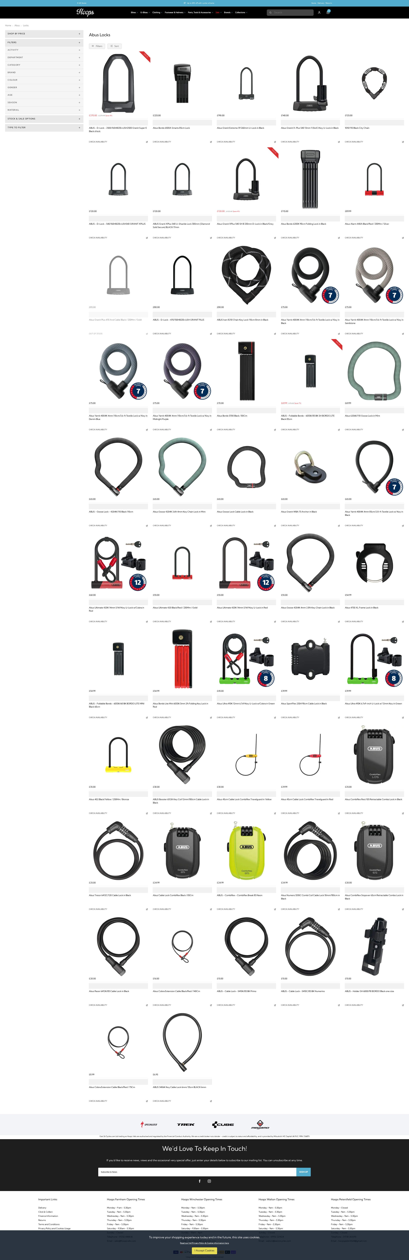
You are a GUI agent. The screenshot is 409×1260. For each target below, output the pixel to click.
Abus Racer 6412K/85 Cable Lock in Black (109, 991)
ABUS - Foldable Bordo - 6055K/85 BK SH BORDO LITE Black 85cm (308, 417)
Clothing (156, 13)
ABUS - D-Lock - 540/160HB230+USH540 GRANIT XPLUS (117, 224)
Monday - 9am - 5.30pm (193, 1208)
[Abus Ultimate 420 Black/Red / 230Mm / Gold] (182, 563)
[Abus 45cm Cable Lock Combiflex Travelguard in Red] (310, 754)
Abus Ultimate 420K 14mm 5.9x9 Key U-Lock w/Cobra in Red (116, 609)
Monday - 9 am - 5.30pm (119, 1208)
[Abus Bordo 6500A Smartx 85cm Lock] (182, 83)
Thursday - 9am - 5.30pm (119, 1220)
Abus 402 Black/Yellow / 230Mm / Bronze (109, 799)
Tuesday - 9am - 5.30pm (119, 1212)
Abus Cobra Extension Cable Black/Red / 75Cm (112, 1087)
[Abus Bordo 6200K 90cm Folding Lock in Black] (310, 179)
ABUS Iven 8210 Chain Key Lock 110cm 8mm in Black (242, 320)
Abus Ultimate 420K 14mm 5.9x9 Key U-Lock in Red (242, 608)
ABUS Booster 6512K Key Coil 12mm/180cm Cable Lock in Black (181, 801)
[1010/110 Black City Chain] (374, 83)
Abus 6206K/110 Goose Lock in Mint (362, 416)
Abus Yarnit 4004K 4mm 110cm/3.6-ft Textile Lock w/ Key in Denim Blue (118, 417)
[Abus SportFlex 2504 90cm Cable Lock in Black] (310, 658)
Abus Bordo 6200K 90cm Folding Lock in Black (303, 224)
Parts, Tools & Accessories (199, 13)
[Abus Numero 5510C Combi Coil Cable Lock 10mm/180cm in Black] (310, 850)
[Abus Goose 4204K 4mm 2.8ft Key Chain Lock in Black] (310, 563)
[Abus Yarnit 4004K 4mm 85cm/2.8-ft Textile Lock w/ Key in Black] (374, 467)
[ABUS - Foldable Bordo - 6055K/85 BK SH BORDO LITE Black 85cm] (310, 371)
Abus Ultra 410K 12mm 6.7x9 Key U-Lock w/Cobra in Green (246, 704)
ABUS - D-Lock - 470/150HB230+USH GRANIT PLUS (178, 320)
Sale (217, 13)
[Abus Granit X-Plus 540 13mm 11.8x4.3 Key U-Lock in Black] (310, 83)
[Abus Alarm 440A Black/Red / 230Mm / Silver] (374, 179)
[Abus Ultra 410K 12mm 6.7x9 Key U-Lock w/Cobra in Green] (246, 658)
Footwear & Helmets (174, 13)
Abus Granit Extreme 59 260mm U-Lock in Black (240, 128)
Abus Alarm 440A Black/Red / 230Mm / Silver (367, 224)
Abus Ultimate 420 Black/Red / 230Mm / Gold (175, 608)
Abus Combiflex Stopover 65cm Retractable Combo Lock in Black (374, 897)
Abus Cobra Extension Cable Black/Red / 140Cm (176, 991)
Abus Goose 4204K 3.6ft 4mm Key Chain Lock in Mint (179, 512)
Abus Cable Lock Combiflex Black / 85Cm (173, 895)
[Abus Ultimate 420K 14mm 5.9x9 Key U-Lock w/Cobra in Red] (118, 563)
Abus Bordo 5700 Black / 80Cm (232, 416)
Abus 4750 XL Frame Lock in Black (361, 608)
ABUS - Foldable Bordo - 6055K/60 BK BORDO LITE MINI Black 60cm (116, 705)
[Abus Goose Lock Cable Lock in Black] (246, 467)
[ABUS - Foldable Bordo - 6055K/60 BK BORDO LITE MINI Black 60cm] (118, 658)
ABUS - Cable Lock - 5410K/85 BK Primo (236, 991)
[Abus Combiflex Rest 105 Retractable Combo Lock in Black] (374, 754)
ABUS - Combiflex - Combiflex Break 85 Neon (239, 895)
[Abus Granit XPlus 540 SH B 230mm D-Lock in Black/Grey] (246, 179)
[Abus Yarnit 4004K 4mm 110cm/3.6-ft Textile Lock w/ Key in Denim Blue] (118, 371)
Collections (240, 13)
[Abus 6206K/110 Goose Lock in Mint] (374, 371)
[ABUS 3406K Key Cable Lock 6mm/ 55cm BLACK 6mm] (182, 1042)
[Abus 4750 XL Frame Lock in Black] (374, 563)
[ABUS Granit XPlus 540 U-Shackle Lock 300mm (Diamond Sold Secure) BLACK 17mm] (182, 179)
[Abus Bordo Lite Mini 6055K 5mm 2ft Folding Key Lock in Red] (182, 658)
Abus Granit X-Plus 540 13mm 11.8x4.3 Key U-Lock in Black (310, 128)
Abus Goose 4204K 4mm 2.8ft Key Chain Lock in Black (308, 608)
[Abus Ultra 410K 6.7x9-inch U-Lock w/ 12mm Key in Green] (374, 658)
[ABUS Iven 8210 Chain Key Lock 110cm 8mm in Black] (246, 275)
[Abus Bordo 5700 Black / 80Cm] (246, 371)
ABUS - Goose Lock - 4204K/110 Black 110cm (111, 512)
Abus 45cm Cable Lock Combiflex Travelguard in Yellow (244, 799)
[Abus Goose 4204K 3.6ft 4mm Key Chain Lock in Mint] (182, 467)
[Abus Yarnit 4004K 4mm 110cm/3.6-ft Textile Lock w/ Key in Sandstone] (374, 275)
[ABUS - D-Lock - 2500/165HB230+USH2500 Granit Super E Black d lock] (118, 83)
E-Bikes (144, 13)
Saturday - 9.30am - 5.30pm (120, 1229)
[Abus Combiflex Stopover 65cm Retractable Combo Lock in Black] (374, 850)
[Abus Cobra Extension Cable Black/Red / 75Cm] (118, 1042)
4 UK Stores (81, 3)
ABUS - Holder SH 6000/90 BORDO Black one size (369, 991)
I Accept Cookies (204, 1250)
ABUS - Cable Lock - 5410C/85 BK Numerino (303, 991)
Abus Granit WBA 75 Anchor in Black (299, 512)
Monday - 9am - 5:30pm (270, 1208)
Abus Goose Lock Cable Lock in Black (235, 512)
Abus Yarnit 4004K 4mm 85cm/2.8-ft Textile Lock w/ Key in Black (374, 513)
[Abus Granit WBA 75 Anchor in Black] (310, 467)
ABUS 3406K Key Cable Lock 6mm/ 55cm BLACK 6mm (179, 1087)
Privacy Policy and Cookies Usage (54, 1229)
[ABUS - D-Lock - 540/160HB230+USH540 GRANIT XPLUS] (118, 179)
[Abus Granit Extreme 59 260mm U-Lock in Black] (246, 83)
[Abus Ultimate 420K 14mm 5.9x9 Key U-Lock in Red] (246, 563)
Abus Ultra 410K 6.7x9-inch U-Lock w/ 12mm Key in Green (373, 704)
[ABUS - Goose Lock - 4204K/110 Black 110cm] (118, 467)
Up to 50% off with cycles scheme (200, 3)
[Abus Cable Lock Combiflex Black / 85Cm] (182, 850)
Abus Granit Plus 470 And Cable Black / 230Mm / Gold (115, 320)
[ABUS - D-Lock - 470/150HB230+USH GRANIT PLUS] (182, 275)
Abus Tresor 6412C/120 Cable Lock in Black (110, 895)
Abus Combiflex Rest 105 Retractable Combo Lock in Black (373, 799)
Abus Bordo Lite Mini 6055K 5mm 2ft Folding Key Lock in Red (180, 705)
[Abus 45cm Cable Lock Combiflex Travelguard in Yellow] (246, 754)
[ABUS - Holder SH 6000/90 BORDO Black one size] (374, 946)
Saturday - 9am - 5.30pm (271, 1229)
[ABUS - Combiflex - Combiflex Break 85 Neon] (246, 850)
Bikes (133, 13)
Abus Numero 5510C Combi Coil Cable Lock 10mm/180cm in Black (310, 897)
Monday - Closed (339, 1208)
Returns (329, 3)
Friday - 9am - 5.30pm (118, 1224)
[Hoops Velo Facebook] (199, 1181)
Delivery (321, 3)
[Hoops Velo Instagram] (209, 1181)
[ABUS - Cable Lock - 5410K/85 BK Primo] (246, 946)
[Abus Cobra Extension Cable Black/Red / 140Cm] (182, 946)
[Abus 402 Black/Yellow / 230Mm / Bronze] (118, 754)
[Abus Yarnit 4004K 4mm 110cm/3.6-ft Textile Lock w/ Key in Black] (310, 275)
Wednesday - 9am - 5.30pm (120, 1216)
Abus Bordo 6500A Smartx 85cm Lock (171, 128)
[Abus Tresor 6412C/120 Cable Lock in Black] (118, 850)
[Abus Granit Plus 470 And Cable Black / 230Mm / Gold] (118, 275)
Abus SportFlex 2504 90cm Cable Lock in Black (304, 704)
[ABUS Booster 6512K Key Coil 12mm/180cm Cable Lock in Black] (182, 754)
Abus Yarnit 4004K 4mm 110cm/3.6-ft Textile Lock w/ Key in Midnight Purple (182, 417)
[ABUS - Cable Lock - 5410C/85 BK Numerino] (310, 946)
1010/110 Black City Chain (357, 128)
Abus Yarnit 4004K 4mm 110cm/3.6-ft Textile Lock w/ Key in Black (310, 321)
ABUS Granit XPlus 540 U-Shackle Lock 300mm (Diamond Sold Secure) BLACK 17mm (181, 225)
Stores (313, 3)
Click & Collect (45, 1212)
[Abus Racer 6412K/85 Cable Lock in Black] (118, 946)
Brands (227, 13)
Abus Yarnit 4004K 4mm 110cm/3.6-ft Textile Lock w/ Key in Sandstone (374, 321)
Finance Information (48, 1216)
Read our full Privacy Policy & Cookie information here (204, 1243)
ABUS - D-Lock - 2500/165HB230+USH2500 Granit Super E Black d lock (118, 129)
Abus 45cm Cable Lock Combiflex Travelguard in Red (307, 799)
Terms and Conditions (49, 1224)
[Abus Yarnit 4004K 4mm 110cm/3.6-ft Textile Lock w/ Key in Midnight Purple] (182, 371)
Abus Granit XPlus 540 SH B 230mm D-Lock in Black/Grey (245, 224)
